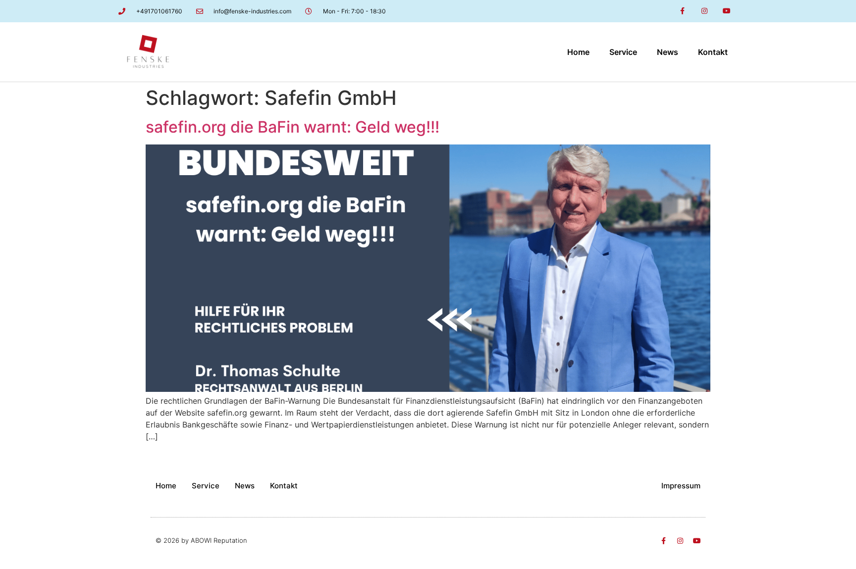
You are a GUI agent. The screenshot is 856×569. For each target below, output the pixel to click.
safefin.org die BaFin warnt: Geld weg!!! (292, 127)
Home (578, 52)
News (667, 52)
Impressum (680, 485)
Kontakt (713, 52)
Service (623, 52)
